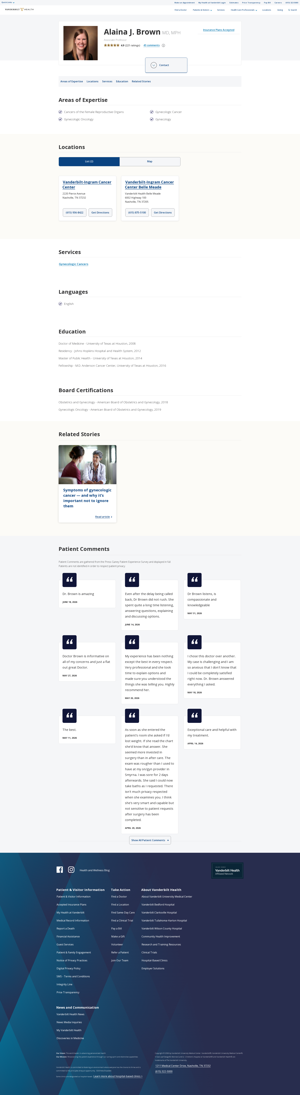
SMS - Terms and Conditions (73, 976)
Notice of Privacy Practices (72, 960)
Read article (102, 516)
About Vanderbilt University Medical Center (167, 896)
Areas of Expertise (71, 81)
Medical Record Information (73, 920)
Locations (266, 10)
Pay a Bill (116, 928)
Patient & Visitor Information (73, 896)
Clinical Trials (149, 952)
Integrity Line (64, 984)
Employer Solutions (153, 968)
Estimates (234, 2)
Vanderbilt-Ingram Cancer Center (86, 184)
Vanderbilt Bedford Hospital (158, 904)
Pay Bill (267, 2)
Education (122, 81)
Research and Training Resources (161, 944)
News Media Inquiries (69, 1022)
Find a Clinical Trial (122, 920)
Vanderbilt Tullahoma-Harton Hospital (164, 920)
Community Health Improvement (161, 936)
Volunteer (117, 944)
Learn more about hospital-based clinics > (117, 1076)
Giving (280, 10)
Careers (278, 2)
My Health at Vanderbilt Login (212, 2)
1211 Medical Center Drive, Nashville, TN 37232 (183, 1065)
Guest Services (65, 944)
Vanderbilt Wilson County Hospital (162, 928)
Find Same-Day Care (123, 912)
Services (221, 10)
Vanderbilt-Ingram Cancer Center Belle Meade (149, 184)
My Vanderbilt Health (69, 1030)
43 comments (151, 45)
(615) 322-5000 (291, 2)
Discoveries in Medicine (70, 1038)
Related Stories (141, 81)
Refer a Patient (120, 952)
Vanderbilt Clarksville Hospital (159, 912)
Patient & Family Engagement (74, 952)
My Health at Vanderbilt (70, 912)
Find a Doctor (181, 10)
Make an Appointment (185, 2)
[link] (87, 484)
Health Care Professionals (243, 10)
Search (294, 10)
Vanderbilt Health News (70, 1014)
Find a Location (120, 904)
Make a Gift (118, 936)
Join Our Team (119, 960)
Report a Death (66, 928)
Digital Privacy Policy (68, 968)
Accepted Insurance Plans (71, 904)
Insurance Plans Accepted (218, 30)
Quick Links (7, 2)
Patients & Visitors (201, 10)
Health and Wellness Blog (95, 870)
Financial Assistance (68, 936)
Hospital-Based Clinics (155, 960)
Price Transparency (251, 2)
